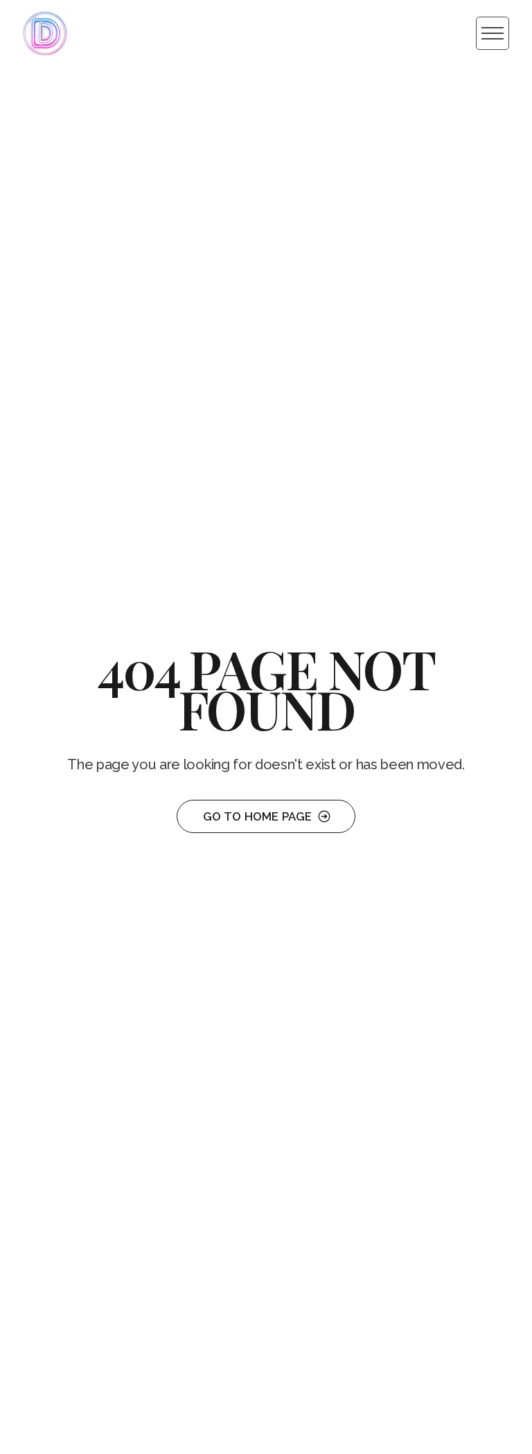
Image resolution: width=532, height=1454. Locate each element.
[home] (45, 33)
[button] (492, 33)
